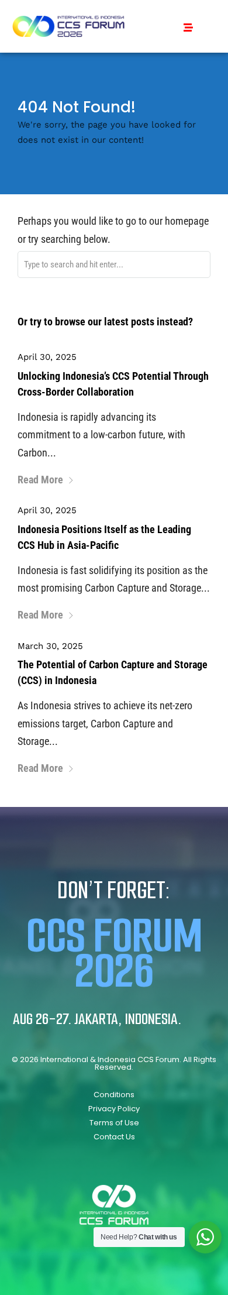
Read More (40, 479)
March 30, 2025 (50, 646)
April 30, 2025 (47, 357)
